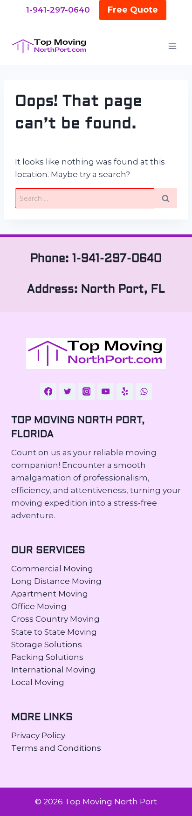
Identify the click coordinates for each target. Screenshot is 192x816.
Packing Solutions (47, 657)
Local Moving (37, 682)
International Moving (53, 669)
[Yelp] (125, 391)
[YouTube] (105, 391)
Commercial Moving (52, 568)
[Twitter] (67, 391)
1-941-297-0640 (58, 9)
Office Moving (39, 606)
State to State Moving (54, 632)
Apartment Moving (49, 593)
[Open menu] (172, 46)
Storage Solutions (46, 644)
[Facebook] (48, 391)
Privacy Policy (38, 735)
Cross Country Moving (55, 619)
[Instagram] (86, 391)
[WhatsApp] (144, 391)
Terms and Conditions (56, 748)
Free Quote (133, 10)
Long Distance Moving (56, 581)
